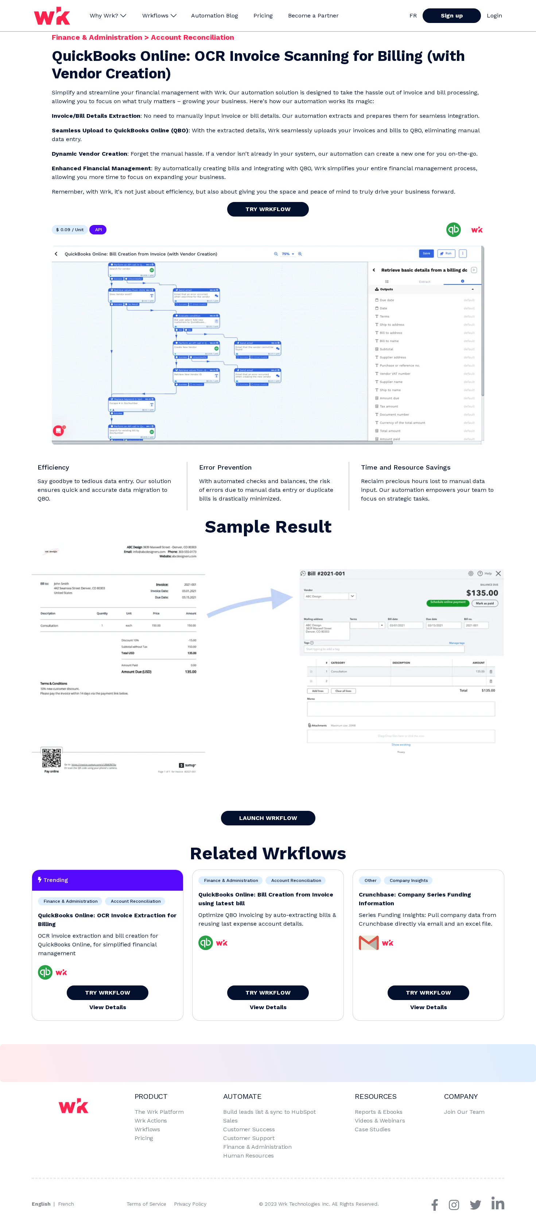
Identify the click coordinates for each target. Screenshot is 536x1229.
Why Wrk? (104, 15)
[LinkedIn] (498, 1207)
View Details (107, 1007)
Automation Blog (214, 15)
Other (370, 880)
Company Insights (408, 880)
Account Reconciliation (192, 37)
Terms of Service (147, 1204)
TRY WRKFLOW (268, 209)
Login (494, 15)
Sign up (452, 15)
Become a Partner (313, 15)
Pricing (263, 15)
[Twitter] (480, 1207)
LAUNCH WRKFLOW (268, 817)
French (66, 1204)
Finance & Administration (98, 37)
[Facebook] (439, 1207)
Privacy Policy (190, 1204)
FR (413, 15)
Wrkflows (155, 15)
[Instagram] (458, 1207)
